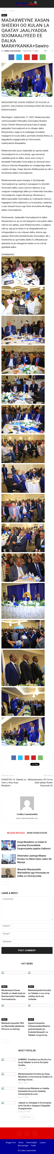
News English (31, 1142)
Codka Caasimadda (12, 51)
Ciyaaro (43, 1142)
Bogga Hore (11, 1142)
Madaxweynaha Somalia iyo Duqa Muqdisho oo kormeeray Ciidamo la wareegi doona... (35, 1077)
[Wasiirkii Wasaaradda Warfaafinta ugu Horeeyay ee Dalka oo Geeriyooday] (8, 873)
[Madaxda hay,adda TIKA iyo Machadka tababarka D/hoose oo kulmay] (13, 1012)
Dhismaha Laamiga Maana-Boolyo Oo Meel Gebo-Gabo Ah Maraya (34, 859)
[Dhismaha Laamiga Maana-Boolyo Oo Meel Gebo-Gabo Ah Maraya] (8, 859)
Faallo (33, 1145)
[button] (50, 4)
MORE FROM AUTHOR (37, 833)
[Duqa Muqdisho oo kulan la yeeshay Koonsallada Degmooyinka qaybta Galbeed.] (8, 845)
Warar (12, 10)
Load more (26, 1117)
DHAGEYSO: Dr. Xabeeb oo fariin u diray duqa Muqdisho (13, 782)
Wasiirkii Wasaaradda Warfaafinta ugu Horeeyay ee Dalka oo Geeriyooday (33, 872)
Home (3, 10)
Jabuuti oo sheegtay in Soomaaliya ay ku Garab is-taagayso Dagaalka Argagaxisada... (34, 1106)
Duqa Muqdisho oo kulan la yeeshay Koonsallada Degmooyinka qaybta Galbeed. (34, 845)
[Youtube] (35, 1133)
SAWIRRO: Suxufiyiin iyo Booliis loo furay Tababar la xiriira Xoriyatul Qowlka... (34, 1062)
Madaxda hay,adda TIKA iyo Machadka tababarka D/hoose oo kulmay (12, 1026)
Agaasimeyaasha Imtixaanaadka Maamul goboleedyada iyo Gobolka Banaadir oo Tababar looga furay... (39, 1029)
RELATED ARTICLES (16, 833)
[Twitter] (27, 1133)
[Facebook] (19, 1133)
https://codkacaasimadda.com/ (27, 818)
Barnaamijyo (23, 1145)
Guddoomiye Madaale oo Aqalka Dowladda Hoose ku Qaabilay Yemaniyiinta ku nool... (33, 1091)
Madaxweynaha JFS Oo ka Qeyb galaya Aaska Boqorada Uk (40, 782)
